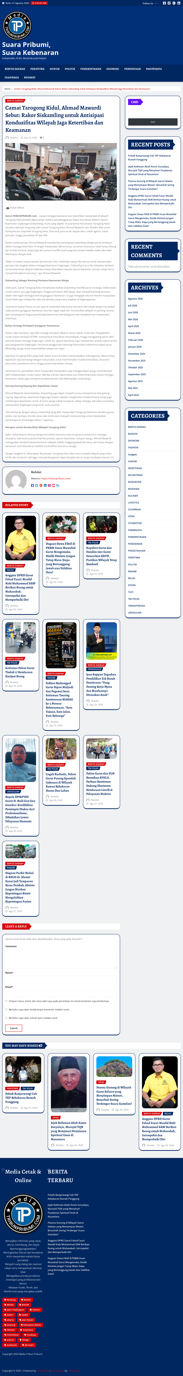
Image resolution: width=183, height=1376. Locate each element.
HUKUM (55, 69)
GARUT (10, 1314)
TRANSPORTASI (136, 605)
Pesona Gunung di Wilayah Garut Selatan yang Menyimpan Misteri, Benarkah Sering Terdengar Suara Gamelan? (151, 185)
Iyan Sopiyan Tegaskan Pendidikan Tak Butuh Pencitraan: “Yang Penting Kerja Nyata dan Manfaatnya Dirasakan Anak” (101, 684)
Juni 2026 (133, 312)
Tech (130, 592)
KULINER (133, 495)
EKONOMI (112, 69)
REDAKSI (29, 77)
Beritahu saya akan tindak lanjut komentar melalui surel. (39, 1009)
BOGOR (25, 1304)
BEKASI (10, 1304)
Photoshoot (13, 1334)
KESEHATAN (134, 481)
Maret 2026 (134, 333)
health (25, 1314)
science (10, 1339)
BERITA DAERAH (15, 69)
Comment (11, 946)
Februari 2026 (135, 340)
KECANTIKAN (135, 475)
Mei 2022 (133, 388)
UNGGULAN (135, 612)
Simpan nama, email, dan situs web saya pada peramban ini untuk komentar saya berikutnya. (59, 1001)
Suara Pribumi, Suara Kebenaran (30, 48)
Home (7, 88)
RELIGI (131, 578)
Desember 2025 (136, 353)
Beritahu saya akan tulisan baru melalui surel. (33, 1018)
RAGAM (132, 571)
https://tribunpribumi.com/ (56, 478)
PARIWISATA (154, 69)
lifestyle (11, 1329)
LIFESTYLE (133, 502)
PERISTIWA (37, 69)
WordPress (43, 1370)
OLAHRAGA (12, 77)
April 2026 (133, 326)
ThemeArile (74, 1370)
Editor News (57, 1370)
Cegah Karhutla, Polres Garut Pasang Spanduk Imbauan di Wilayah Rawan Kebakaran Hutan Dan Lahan (61, 782)
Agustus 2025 (135, 381)
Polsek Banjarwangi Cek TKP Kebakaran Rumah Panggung (21, 1098)
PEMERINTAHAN (90, 69)
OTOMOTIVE (135, 523)
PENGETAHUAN (136, 550)
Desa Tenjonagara (15, 1309)
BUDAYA (133, 433)
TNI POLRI (133, 599)
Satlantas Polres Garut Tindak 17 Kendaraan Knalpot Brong (19, 672)
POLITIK (70, 69)
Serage (25, 1339)
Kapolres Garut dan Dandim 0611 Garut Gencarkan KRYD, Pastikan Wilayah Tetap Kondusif (101, 556)
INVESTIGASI (135, 468)
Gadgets (132, 454)
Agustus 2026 (135, 298)
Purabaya (31, 1334)
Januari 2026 (135, 346)
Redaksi (14, 137)
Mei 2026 (133, 319)
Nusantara (28, 1329)
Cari (134, 102)
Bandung (11, 1299)
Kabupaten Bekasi (32, 1324)
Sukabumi (12, 1345)
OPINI (131, 516)
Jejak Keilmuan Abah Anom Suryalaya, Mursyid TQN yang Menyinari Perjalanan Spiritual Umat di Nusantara (150, 170)
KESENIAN (133, 488)
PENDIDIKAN (132, 69)
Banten (27, 1299)
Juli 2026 (132, 305)
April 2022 (133, 395)
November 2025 (137, 360)
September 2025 (137, 374)
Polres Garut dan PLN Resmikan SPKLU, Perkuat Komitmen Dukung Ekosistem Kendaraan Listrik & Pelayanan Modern (100, 783)
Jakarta (10, 1319)
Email (9, 987)
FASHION (133, 447)
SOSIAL (132, 585)
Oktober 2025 (135, 367)
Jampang (11, 1324)
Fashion (36, 1309)
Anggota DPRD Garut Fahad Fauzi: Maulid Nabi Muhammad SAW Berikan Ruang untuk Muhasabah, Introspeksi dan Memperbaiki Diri (20, 587)
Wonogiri (29, 1345)
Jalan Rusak (27, 1319)
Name (9, 972)
